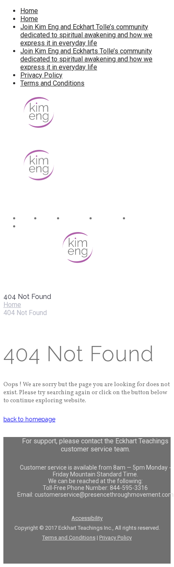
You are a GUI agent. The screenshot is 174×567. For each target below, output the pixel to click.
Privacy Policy (41, 75)
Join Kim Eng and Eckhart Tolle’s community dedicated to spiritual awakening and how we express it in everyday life (86, 35)
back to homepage (29, 419)
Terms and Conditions (52, 83)
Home (29, 11)
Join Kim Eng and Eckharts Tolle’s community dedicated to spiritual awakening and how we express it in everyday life (86, 59)
